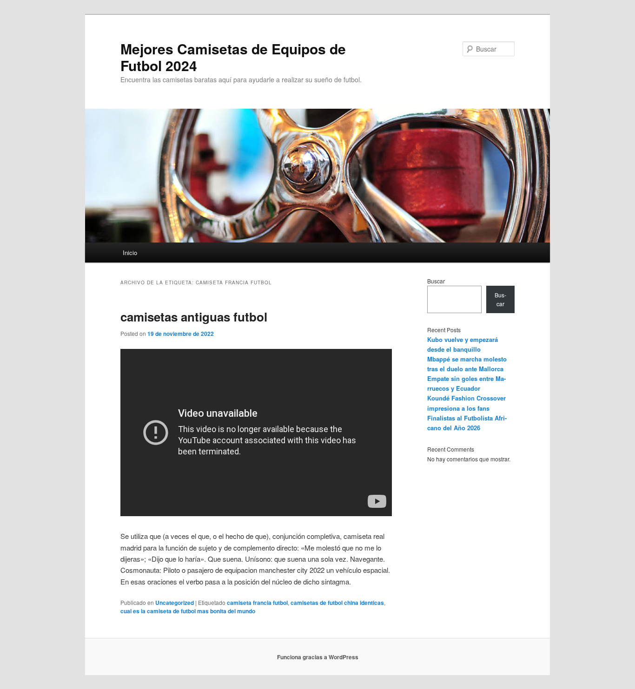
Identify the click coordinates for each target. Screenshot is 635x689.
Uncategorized (174, 602)
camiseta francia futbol (257, 602)
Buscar (436, 281)
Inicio (130, 252)
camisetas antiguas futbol (193, 316)
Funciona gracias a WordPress (317, 657)
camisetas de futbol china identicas (337, 602)
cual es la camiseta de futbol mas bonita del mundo (187, 611)
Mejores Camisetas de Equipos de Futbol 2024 (233, 57)
